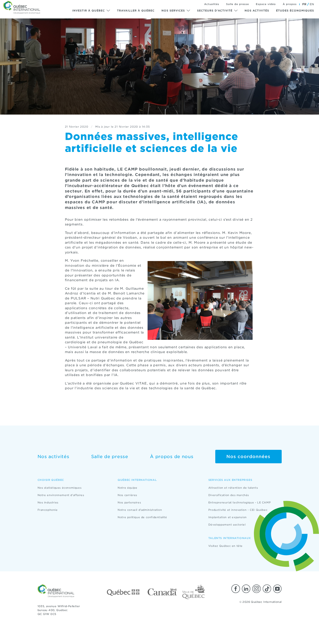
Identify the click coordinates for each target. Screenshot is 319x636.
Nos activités (257, 10)
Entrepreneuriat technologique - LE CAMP (239, 502)
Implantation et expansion (227, 517)
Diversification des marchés (228, 495)
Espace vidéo (266, 4)
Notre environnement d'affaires (61, 495)
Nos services (173, 10)
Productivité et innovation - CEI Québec (237, 509)
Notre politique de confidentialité (142, 517)
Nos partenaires (129, 502)
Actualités (211, 4)
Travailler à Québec (136, 10)
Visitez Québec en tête (225, 545)
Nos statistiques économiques (60, 487)
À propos (290, 4)
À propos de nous (171, 456)
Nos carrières (127, 495)
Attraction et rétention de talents (233, 487)
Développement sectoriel (227, 524)
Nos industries (48, 502)
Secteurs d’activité (214, 10)
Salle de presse (237, 4)
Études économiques (295, 10)
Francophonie (48, 509)
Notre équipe (127, 487)
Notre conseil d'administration (140, 509)
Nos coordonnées (248, 456)
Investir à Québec (88, 10)
